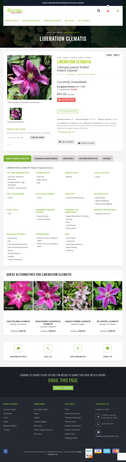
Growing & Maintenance (46, 159)
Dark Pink (40, 177)
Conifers (6, 430)
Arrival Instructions (72, 413)
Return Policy (70, 434)
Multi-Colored (42, 180)
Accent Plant (70, 238)
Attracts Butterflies (102, 201)
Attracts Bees (100, 198)
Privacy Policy (70, 421)
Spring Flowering (14, 253)
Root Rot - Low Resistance (17, 188)
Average (69, 219)
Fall (9, 241)
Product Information (73, 426)
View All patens (84, 57)
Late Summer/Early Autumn (18, 247)
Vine (9, 214)
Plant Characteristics (17, 159)
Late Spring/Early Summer (17, 244)
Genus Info (68, 159)
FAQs (67, 409)
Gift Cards (38, 426)
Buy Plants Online (41, 409)
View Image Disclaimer (15, 122)
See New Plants (9, 409)
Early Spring (12, 238)
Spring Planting (42, 216)
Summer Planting (43, 219)
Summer (11, 256)
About (36, 413)
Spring (10, 250)
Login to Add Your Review (85, 74)
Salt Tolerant (71, 225)
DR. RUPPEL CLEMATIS (107, 321)
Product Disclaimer (72, 430)
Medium (69, 177)
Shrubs (6, 421)
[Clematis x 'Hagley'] (78, 296)
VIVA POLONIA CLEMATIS (18, 321)
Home (49, 32)
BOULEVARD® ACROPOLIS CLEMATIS (48, 322)
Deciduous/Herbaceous (75, 198)
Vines (59, 57)
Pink (38, 183)
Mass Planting (71, 247)
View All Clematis (70, 57)
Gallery (36, 417)
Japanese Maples (10, 426)
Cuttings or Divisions (102, 214)
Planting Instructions (73, 417)
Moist (68, 222)
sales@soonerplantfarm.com (107, 436)
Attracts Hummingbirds (103, 204)
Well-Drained (71, 228)
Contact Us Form (102, 409)
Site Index (38, 434)
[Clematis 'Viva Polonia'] (18, 296)
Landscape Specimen (74, 244)
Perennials (7, 413)
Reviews (107, 159)
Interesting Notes (88, 159)
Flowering (69, 250)
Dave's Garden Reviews (43, 430)
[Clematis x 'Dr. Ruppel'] (107, 296)
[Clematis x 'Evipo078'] (48, 296)
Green (97, 177)
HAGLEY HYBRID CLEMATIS (78, 321)
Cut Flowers (70, 241)
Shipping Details (71, 438)
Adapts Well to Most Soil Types (77, 216)
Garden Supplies (40, 421)
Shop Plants (57, 32)
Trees (5, 417)
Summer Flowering (15, 259)
